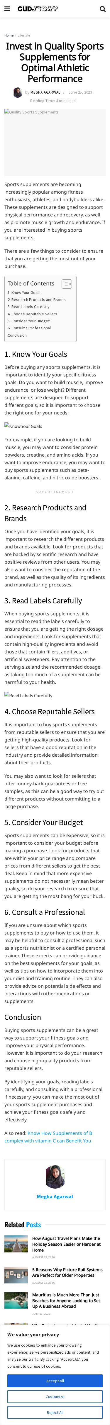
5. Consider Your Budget (29, 320)
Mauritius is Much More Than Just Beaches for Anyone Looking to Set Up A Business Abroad (66, 1300)
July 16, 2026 (41, 1314)
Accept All (55, 1380)
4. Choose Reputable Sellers (32, 313)
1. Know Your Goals (24, 292)
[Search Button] (103, 9)
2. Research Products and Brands (37, 299)
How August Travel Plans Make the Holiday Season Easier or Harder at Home (66, 1243)
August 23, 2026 (43, 1257)
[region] (55, 1375)
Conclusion (17, 335)
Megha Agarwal (45, 92)
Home (8, 35)
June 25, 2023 (80, 92)
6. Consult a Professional (29, 328)
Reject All (55, 1412)
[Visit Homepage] (55, 9)
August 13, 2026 (43, 1283)
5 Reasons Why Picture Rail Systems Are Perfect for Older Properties (67, 1272)
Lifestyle (24, 35)
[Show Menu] (7, 9)
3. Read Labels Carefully (29, 306)
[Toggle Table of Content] (63, 284)
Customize (55, 1396)
